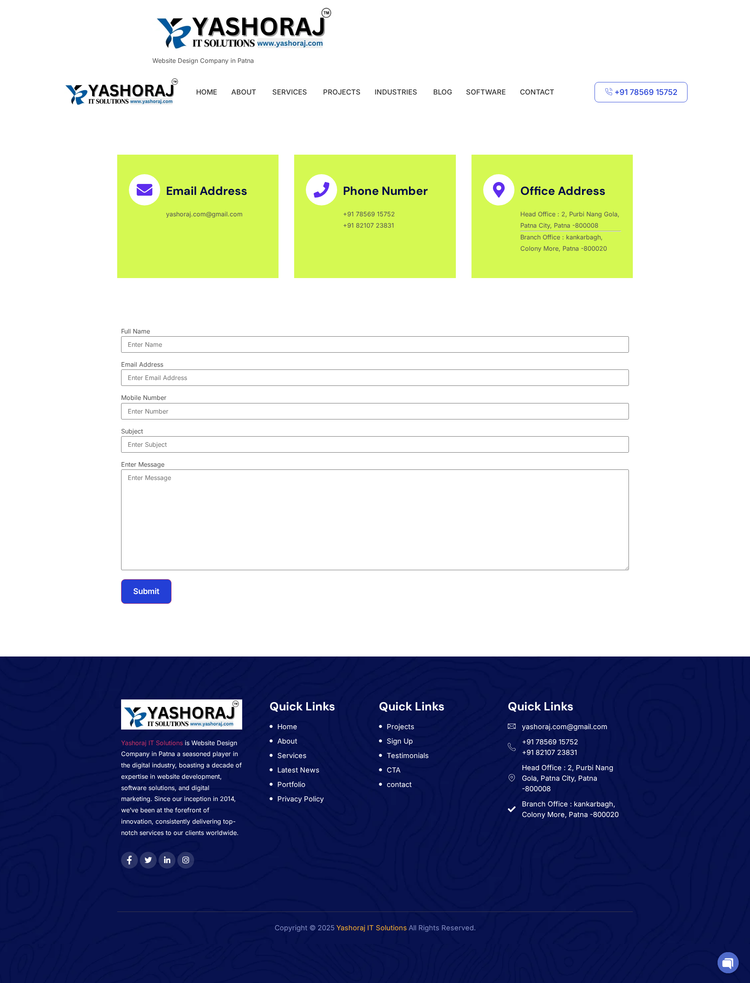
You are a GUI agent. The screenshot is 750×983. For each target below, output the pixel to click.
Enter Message (142, 464)
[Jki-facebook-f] (129, 860)
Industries (396, 92)
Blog (442, 92)
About (243, 92)
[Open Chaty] (728, 962)
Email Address (142, 364)
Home (206, 92)
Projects (342, 92)
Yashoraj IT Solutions (152, 743)
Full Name (135, 331)
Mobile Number (143, 397)
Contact (537, 92)
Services (289, 92)
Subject (132, 431)
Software (486, 92)
